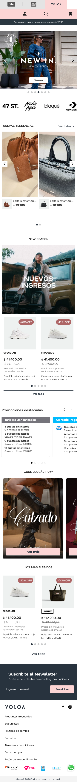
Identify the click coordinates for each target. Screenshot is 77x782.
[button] (28, 92)
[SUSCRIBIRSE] (62, 689)
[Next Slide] (72, 60)
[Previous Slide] (4, 60)
